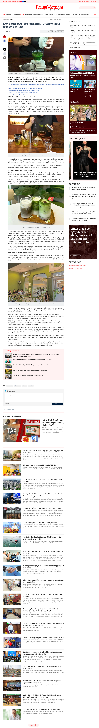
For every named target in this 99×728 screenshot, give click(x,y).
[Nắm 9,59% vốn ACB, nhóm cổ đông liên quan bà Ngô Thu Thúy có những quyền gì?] (12, 498)
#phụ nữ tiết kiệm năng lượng (77, 265)
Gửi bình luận (58, 404)
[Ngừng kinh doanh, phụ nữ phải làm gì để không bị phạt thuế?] (21, 430)
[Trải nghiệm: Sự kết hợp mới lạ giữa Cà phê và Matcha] (8, 376)
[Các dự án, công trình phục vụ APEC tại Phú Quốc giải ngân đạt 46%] (12, 671)
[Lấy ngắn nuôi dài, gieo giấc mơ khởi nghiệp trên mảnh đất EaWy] (12, 599)
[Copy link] (4, 61)
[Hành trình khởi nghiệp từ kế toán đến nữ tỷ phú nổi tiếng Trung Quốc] (8, 361)
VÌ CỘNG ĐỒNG (69, 14)
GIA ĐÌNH (30, 14)
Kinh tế (11, 19)
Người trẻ (31, 385)
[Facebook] (23, 1)
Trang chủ (5, 19)
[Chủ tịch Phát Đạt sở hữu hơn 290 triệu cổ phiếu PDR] (12, 714)
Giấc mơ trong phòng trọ (79, 127)
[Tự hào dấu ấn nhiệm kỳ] (76, 83)
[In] (4, 57)
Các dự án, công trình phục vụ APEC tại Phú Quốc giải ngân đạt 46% (42, 667)
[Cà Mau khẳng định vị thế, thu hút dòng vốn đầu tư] (12, 527)
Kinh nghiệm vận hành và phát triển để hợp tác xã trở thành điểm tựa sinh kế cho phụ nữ (42, 696)
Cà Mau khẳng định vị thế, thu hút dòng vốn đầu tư (41, 523)
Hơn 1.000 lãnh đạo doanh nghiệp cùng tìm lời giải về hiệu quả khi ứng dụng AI (42, 682)
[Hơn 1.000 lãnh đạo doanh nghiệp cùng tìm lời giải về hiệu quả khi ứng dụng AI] (12, 685)
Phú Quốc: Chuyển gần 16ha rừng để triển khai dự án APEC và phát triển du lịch (42, 538)
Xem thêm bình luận (8, 409)
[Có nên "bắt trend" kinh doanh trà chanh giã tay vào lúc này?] (8, 371)
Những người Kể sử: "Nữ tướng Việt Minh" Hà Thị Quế (82, 26)
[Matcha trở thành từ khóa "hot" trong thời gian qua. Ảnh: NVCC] (36, 54)
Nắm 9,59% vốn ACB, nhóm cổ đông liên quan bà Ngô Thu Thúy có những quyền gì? (43, 495)
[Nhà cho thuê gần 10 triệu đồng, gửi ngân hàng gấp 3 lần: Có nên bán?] (12, 455)
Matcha (24, 385)
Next (95, 160)
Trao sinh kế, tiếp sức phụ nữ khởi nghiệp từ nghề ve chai (43, 638)
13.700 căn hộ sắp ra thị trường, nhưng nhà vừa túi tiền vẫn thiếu (42, 481)
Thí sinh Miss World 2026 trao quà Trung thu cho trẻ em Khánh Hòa (84, 219)
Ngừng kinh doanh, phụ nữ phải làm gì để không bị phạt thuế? (53, 422)
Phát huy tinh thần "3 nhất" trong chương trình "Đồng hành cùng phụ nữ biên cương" (89, 93)
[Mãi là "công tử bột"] (83, 113)
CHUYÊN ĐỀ (85, 14)
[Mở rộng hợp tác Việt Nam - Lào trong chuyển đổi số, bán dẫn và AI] (12, 556)
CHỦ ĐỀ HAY (75, 262)
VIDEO (73, 52)
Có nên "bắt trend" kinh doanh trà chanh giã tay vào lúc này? (23, 92)
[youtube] (21, 1)
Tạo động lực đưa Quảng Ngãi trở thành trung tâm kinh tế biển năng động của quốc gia (43, 624)
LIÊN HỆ (94, 1)
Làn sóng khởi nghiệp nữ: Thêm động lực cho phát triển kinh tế (24, 90)
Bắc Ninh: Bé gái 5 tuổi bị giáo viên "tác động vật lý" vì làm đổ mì (83, 188)
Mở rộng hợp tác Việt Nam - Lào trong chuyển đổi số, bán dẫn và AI (43, 552)
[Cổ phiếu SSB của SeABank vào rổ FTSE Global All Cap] (12, 513)
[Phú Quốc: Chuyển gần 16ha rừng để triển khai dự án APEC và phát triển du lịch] (12, 541)
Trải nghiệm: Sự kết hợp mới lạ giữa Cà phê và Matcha (22, 94)
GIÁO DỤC (51, 14)
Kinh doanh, (17, 385)
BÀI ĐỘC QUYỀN (78, 138)
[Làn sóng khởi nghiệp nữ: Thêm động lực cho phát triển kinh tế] (8, 366)
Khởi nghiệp (10, 385)
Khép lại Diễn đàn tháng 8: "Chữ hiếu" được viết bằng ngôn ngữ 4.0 (83, 31)
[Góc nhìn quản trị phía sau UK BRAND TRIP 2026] (12, 469)
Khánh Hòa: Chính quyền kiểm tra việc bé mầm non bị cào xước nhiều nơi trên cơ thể (84, 196)
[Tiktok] (25, 1)
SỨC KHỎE (35, 14)
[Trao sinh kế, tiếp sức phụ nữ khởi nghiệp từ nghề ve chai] (12, 642)
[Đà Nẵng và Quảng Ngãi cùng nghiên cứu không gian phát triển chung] (12, 570)
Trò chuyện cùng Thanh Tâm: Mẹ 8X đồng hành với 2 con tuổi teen (83, 131)
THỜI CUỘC (8, 14)
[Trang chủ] (4, 15)
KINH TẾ (22, 14)
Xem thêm (34, 725)
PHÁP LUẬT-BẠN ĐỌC (78, 14)
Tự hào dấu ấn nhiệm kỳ (74, 90)
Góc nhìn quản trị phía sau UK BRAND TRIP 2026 (40, 465)
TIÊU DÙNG (40, 14)
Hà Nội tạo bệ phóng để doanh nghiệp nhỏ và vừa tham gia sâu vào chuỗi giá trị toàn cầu (42, 653)
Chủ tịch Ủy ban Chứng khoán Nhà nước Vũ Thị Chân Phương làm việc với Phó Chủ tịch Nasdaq (42, 610)
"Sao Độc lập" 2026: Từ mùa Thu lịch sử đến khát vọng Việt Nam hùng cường (83, 43)
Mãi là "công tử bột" (75, 47)
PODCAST (74, 102)
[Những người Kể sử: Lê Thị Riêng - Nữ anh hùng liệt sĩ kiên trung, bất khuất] (83, 63)
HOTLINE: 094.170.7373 (84, 1)
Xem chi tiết (75, 255)
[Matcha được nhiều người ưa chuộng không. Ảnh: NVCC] (36, 205)
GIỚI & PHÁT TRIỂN (16, 14)
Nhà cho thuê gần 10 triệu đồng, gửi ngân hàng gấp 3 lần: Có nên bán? (43, 452)
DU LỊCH (55, 14)
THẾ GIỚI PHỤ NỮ (61, 14)
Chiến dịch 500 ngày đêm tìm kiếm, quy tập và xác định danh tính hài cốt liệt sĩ (81, 235)
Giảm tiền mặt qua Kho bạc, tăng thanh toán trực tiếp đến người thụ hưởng (43, 581)
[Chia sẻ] (4, 53)
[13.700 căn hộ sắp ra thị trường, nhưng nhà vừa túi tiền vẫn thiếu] (12, 484)
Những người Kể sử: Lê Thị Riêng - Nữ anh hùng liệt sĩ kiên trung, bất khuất (83, 75)
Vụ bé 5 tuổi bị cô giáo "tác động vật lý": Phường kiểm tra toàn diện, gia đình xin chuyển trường (83, 205)
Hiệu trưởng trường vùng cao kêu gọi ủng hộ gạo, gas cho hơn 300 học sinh (84, 213)
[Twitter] (4, 49)
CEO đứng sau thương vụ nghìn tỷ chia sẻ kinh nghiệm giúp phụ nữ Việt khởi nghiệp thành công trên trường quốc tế (36, 84)
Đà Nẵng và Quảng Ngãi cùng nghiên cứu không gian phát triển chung (43, 567)
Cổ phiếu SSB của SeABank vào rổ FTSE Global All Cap (42, 508)
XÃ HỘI (26, 14)
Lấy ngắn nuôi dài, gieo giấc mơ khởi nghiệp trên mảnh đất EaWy (42, 596)
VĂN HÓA (46, 14)
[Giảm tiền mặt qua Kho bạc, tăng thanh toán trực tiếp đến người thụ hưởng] (12, 584)
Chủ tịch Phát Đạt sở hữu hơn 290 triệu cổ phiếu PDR (41, 710)
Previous (70, 160)
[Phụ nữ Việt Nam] (49, 7)
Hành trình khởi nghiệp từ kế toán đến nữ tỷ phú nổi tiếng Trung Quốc (25, 88)
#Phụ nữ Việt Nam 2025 (75, 268)
